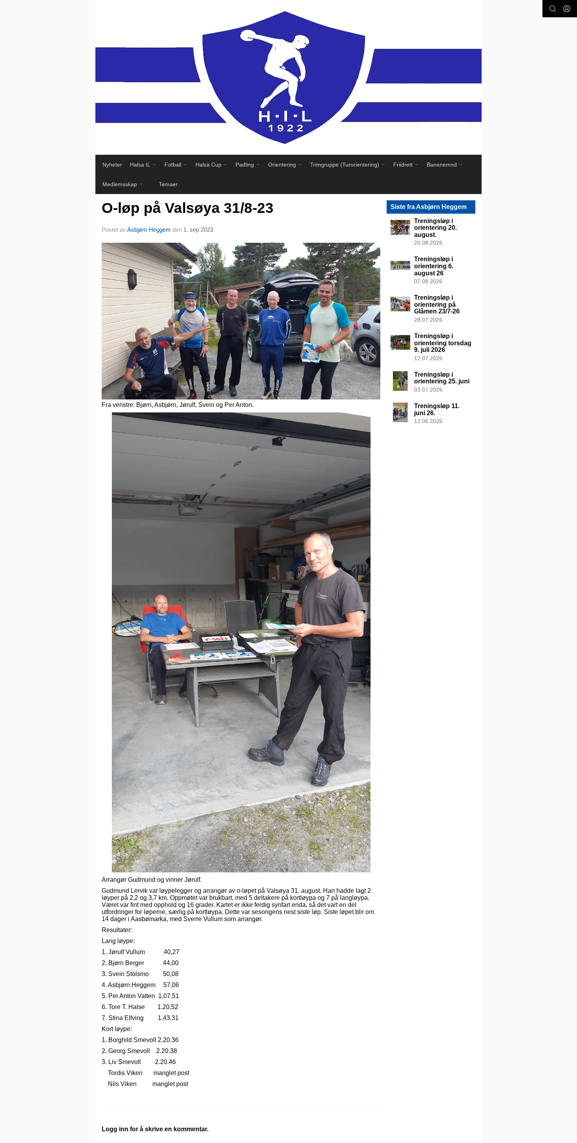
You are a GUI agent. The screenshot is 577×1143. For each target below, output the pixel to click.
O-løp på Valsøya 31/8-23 (188, 208)
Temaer (168, 184)
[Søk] (553, 9)
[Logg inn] (567, 9)
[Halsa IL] (288, 77)
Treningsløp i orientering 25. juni (441, 378)
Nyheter (112, 164)
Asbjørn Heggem (149, 229)
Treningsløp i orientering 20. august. (435, 228)
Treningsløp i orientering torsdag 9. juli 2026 (442, 343)
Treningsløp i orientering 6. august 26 (433, 266)
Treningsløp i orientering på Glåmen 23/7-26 (437, 304)
